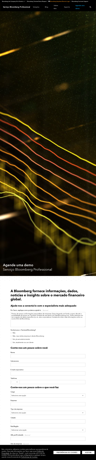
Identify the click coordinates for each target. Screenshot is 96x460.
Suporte (67, 7)
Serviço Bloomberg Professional (16, 7)
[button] (14, 1)
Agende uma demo (79, 7)
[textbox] (52, 382)
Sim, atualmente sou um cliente (23, 342)
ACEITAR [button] (88, 452)
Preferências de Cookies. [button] (29, 457)
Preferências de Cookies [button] (67, 452)
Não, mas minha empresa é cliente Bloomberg (28, 336)
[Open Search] (90, 7)
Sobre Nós (56, 7)
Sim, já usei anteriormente (21, 339)
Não (14, 333)
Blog (46, 7)
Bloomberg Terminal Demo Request (37, 1)
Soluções (36, 7)
